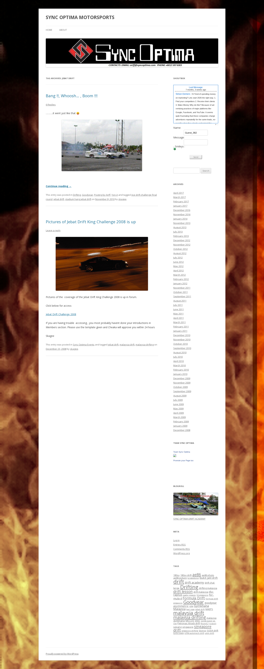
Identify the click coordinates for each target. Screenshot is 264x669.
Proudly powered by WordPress (62, 653)
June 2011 (178, 309)
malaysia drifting (145, 344)
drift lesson (183, 591)
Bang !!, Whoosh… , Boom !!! (72, 95)
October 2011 (180, 292)
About (63, 29)
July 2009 (178, 400)
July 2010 (178, 356)
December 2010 (181, 335)
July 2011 (178, 305)
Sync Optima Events (83, 344)
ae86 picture (180, 577)
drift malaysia (200, 592)
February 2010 (181, 369)
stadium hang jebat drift (78, 199)
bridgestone (193, 578)
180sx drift (186, 575)
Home (49, 29)
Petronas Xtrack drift (188, 623)
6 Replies (51, 104)
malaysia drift (127, 344)
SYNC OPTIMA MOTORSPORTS (80, 17)
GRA (191, 606)
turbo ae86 (178, 633)
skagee (122, 199)
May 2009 (178, 408)
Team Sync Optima (181, 452)
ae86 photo (208, 575)
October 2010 (180, 343)
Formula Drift (194, 598)
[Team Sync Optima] (174, 456)
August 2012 (179, 253)
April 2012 (178, 270)
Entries (179, 544)
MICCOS (190, 620)
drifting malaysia (208, 588)
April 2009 (178, 412)
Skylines (202, 630)
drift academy (194, 582)
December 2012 (181, 240)
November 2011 (181, 287)
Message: (178, 137)
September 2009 (182, 391)
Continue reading (58, 186)
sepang (177, 627)
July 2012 (178, 257)
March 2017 (179, 197)
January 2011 (180, 331)
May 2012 (178, 266)
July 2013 (178, 231)
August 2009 (179, 395)
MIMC (197, 621)
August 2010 (179, 352)
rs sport (212, 623)
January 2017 (180, 205)
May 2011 (178, 313)
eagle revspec (189, 595)
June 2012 (178, 262)
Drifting (77, 194)
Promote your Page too (183, 460)
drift (178, 581)
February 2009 (181, 421)
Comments (181, 549)
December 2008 (181, 430)
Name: (177, 128)
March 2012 (179, 274)
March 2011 (179, 322)
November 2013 (181, 223)
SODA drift (212, 630)
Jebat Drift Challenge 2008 (61, 314)
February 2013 (181, 236)
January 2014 (180, 218)
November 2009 (181, 382)
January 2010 (180, 374)
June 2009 (178, 404)
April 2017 (178, 192)
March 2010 (179, 365)
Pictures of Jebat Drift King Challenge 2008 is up (91, 221)
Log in (176, 540)
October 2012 (180, 249)
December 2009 (181, 378)
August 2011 (179, 300)
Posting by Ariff (102, 194)
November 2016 (181, 214)
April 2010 (178, 361)
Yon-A (115, 194)
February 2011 (181, 326)
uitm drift (209, 633)
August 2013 (179, 227)
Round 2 (205, 623)
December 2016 (181, 210)
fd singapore (202, 595)
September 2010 (182, 348)
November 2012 (181, 244)
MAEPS (209, 609)
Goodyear (87, 194)
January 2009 (180, 425)
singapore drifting (190, 630)
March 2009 (179, 417)
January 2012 (180, 283)
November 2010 (181, 339)
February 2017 (181, 201)
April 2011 (178, 318)
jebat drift (59, 199)
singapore (187, 627)
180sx (176, 575)
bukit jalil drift (209, 577)
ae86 (196, 574)
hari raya (190, 609)
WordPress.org (181, 553)
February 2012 (181, 279)
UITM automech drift (194, 633)
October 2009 (180, 387)
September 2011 (182, 296)
